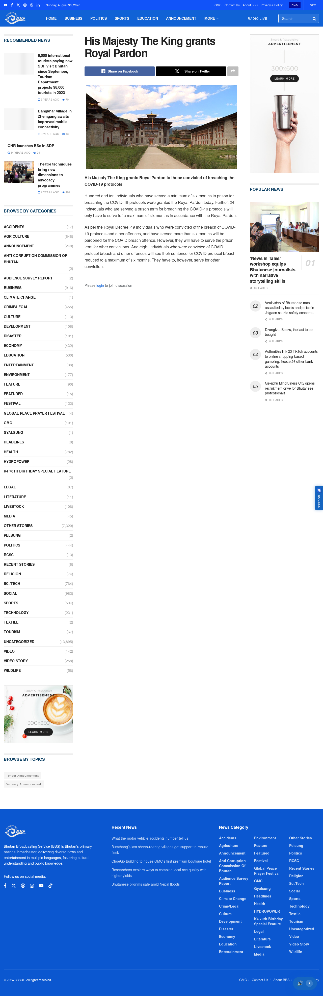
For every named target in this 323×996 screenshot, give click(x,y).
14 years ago (20, 152)
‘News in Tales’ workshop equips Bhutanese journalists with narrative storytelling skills (272, 269)
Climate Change (20, 297)
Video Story (16, 660)
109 (67, 192)
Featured (13, 393)
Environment (17, 374)
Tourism (12, 631)
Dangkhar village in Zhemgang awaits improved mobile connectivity (55, 119)
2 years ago (49, 192)
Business (73, 18)
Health (11, 451)
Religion (12, 573)
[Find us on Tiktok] (50, 886)
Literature (15, 496)
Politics (98, 18)
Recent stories (19, 564)
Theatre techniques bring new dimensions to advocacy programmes (55, 174)
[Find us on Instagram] (24, 5)
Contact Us (232, 5)
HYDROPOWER (17, 461)
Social (10, 593)
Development (17, 326)
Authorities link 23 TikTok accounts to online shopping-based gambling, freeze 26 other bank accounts (291, 359)
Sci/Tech (12, 583)
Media (9, 515)
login (100, 285)
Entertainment (19, 364)
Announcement (181, 18)
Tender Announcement (22, 775)
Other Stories (18, 525)
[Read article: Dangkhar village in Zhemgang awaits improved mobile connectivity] (19, 119)
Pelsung (12, 535)
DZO (313, 5)
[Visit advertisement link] (38, 714)
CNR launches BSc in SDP (31, 145)
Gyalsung (13, 432)
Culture (12, 316)
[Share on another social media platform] (232, 71)
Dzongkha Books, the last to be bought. (289, 332)
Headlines (14, 441)
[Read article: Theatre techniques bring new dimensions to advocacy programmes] (19, 172)
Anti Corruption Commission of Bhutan (35, 258)
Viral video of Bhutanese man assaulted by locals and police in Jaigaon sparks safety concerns (289, 307)
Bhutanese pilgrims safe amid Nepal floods (146, 884)
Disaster (12, 335)
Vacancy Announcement (23, 784)
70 (67, 99)
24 (38, 152)
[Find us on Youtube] (5, 5)
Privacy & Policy (272, 5)
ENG (294, 5)
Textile (11, 622)
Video (9, 651)
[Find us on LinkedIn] (38, 5)
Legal (10, 486)
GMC (218, 5)
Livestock (14, 506)
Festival (12, 403)
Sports (122, 18)
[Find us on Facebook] (12, 5)
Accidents (14, 226)
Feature (12, 384)
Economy (13, 345)
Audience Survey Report (28, 277)
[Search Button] (314, 18)
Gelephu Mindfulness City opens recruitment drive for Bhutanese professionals (290, 388)
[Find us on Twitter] (18, 5)
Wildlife (12, 670)
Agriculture (16, 236)
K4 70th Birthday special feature (37, 470)
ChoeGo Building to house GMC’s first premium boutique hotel (161, 861)
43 (67, 134)
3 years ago (49, 99)
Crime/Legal (16, 306)
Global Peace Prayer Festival (34, 413)
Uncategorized (19, 641)
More (209, 18)
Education (147, 18)
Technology (16, 612)
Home (51, 18)
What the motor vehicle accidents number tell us (150, 838)
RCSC (9, 554)
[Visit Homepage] (15, 18)
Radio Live (257, 18)
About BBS (250, 5)
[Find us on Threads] (31, 5)
